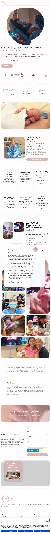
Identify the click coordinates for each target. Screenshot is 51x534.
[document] (25, 267)
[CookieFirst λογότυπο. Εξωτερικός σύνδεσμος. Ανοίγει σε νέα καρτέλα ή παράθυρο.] (1, 522)
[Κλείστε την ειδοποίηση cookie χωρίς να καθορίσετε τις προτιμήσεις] (49, 520)
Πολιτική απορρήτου (46, 521)
